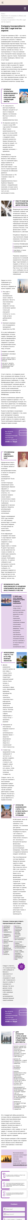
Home (3, 13)
